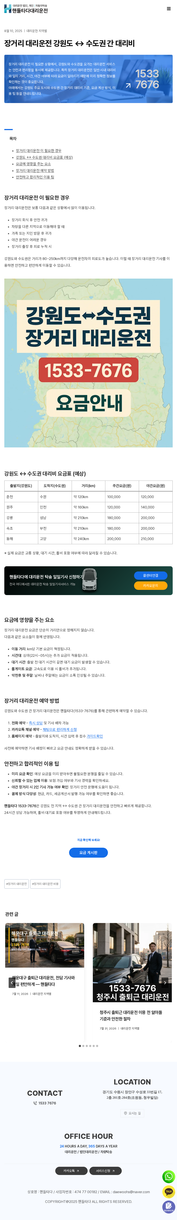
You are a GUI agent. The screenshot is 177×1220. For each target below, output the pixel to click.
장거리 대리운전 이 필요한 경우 (39, 150)
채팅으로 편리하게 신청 (60, 729)
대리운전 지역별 (37, 31)
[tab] (80, 1046)
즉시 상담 (36, 723)
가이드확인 (95, 736)
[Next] (164, 983)
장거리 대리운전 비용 (45, 884)
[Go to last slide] (12, 983)
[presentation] (44, 945)
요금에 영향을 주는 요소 (33, 164)
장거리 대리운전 (16, 884)
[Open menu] (169, 8)
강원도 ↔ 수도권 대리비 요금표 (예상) (44, 157)
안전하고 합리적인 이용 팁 (35, 177)
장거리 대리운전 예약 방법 (35, 170)
